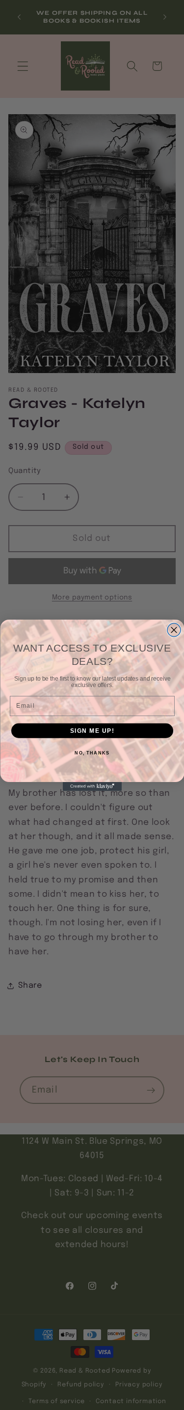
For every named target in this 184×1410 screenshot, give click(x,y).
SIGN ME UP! (92, 730)
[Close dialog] (174, 629)
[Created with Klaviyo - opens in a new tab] (92, 786)
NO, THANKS (92, 752)
